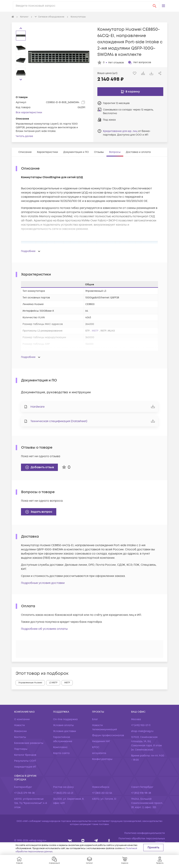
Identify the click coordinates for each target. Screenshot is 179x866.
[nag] (109, 840)
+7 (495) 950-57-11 (141, 725)
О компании (22, 719)
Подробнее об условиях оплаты (44, 629)
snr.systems (99, 753)
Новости (19, 725)
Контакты (20, 737)
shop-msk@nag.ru (142, 731)
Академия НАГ (101, 741)
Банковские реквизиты (28, 743)
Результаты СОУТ (25, 761)
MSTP (95, 330)
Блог (95, 719)
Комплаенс (60, 747)
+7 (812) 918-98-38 (141, 793)
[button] (163, 5)
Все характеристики (29, 112)
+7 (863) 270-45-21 (63, 793)
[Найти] (154, 6)
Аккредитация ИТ (25, 766)
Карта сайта (61, 753)
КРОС (95, 747)
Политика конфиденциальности (144, 833)
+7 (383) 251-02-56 (102, 793)
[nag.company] (70, 840)
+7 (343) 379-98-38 (24, 793)
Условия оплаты (63, 725)
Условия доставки (64, 731)
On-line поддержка (65, 719)
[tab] (25, 152)
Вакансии (20, 731)
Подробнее (28, 251)
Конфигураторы (102, 759)
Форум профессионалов (108, 735)
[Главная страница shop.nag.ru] (13, 16)
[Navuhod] (83, 840)
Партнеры (20, 749)
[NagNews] (96, 840)
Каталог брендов (25, 755)
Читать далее (24, 136)
